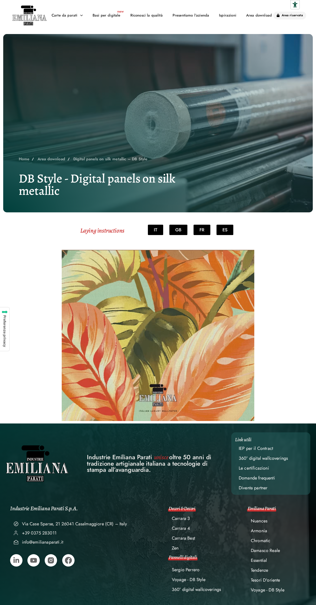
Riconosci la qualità (146, 15)
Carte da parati (64, 15)
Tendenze (259, 570)
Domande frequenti (257, 478)
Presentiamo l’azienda (191, 15)
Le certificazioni (254, 468)
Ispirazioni (227, 15)
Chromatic (260, 540)
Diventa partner (253, 488)
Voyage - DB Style (188, 579)
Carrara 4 (181, 528)
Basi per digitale (106, 15)
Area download (259, 15)
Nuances (259, 521)
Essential (259, 560)
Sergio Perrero (185, 570)
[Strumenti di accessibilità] (295, 4)
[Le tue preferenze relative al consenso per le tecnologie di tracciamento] (4, 329)
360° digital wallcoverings (263, 458)
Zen (175, 548)
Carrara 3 (181, 518)
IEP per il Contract (256, 448)
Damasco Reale (265, 550)
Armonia (259, 531)
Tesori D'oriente (265, 580)
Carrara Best (183, 538)
